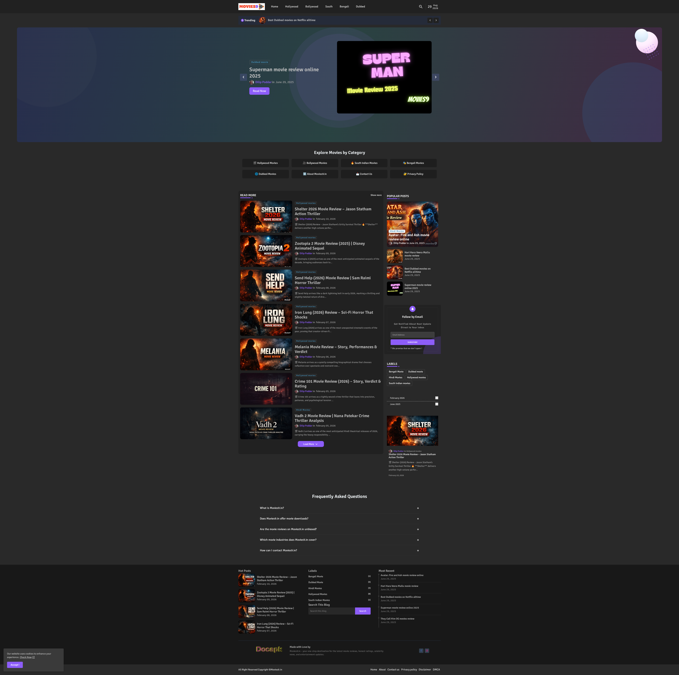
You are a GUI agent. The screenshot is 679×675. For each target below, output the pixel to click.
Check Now (26, 657)
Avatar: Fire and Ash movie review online (402, 575)
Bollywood (311, 6)
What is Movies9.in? (339, 508)
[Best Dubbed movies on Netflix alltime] (395, 272)
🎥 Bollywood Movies (315, 163)
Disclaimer (425, 669)
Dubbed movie (415, 371)
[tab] (275, 6)
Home (274, 6)
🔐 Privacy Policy (413, 174)
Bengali (344, 6)
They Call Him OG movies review (277, 72)
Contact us (393, 669)
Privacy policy (409, 669)
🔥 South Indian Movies (364, 163)
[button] (420, 6)
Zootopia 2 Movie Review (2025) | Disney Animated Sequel (330, 246)
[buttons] (421, 650)
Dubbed (360, 6)
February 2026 (413, 398)
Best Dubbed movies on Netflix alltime (418, 270)
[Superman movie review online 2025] (262, 20)
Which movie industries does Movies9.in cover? (339, 539)
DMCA (436, 669)
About (382, 669)
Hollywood (291, 6)
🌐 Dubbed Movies (265, 174)
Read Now (259, 91)
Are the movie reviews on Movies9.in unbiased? (339, 529)
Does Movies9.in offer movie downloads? (339, 518)
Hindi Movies (395, 377)
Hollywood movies (416, 377)
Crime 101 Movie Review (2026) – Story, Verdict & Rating (338, 384)
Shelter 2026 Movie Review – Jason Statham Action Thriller (333, 211)
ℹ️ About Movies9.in (315, 174)
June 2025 (414, 404)
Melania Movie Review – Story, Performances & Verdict (336, 349)
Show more (376, 195)
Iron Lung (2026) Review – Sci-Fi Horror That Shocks (334, 315)
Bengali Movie (396, 371)
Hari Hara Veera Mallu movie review (417, 254)
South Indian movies (399, 383)
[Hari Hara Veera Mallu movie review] (395, 256)
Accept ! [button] (15, 664)
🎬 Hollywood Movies (265, 163)
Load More (309, 444)
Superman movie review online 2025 (290, 20)
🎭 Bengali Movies (413, 163)
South (329, 6)
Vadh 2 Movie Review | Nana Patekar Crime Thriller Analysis (332, 418)
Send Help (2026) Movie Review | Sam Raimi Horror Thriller (333, 280)
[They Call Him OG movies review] (384, 77)
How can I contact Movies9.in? (339, 550)
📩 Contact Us (364, 174)
